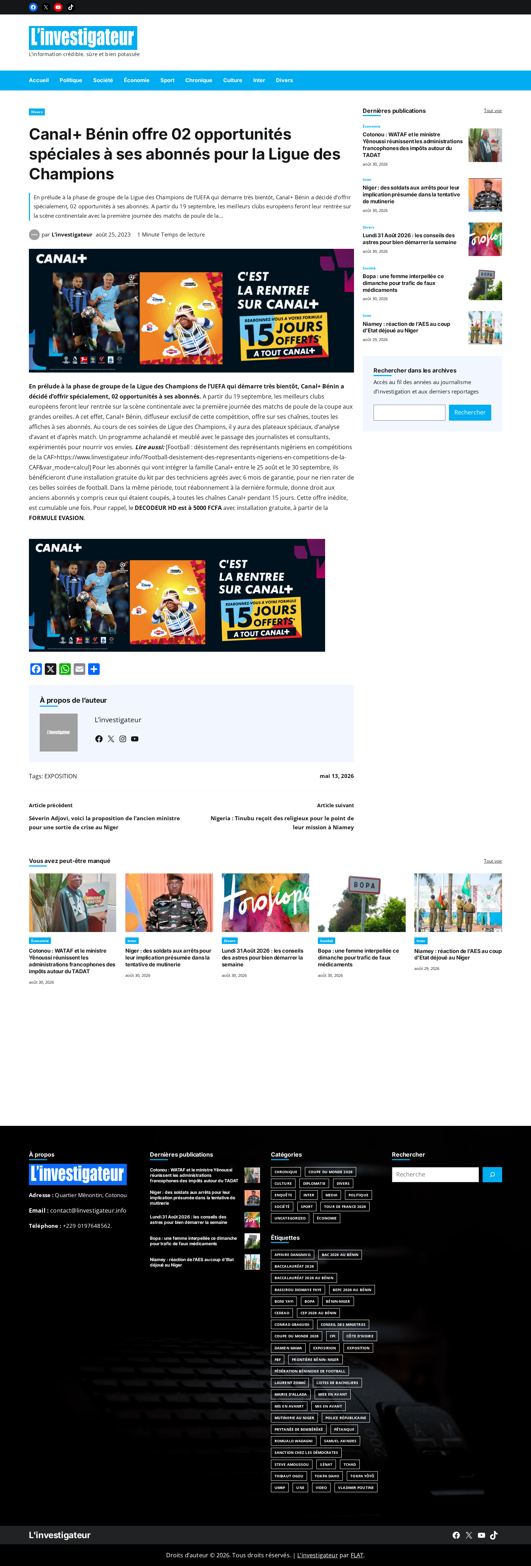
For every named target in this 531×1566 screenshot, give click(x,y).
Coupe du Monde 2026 (330, 1171)
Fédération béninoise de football (310, 1371)
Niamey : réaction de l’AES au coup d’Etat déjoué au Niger (406, 327)
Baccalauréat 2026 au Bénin (304, 1277)
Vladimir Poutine (356, 1487)
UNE (300, 1487)
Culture (283, 1183)
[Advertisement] (265, 1064)
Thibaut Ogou (289, 1475)
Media (331, 1194)
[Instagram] (122, 739)
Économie (371, 126)
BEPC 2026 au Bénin (352, 1289)
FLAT (357, 1555)
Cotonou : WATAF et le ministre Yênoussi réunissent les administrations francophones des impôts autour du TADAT (412, 144)
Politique (358, 1194)
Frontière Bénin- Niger (315, 1359)
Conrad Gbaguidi (292, 1324)
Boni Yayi (284, 1301)
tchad (350, 1464)
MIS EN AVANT (328, 1406)
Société (369, 268)
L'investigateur (60, 1535)
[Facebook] (33, 7)
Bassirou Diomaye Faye (298, 1289)
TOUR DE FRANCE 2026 (345, 1206)
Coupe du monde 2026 (297, 1336)
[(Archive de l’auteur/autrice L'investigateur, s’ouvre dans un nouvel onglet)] (34, 238)
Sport (307, 1206)
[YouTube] (58, 7)
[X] (46, 7)
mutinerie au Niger (294, 1417)
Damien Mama (288, 1347)
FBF (278, 1359)
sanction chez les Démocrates (306, 1452)
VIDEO (321, 1487)
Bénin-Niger (338, 1301)
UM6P (280, 1487)
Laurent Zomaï (290, 1382)
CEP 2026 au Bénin (319, 1312)
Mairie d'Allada (291, 1394)
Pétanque (344, 1429)
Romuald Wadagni (294, 1440)
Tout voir (493, 110)
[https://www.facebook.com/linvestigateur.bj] (456, 1535)
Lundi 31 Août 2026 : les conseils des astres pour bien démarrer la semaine (410, 239)
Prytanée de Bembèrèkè (299, 1429)
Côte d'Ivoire (359, 1336)
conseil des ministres (343, 1324)
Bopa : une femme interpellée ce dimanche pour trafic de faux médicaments (403, 283)
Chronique (286, 1171)
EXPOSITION (60, 776)
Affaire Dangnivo (293, 1254)
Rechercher (470, 412)
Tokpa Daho (327, 1475)
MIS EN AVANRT (289, 1406)
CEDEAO (282, 1312)
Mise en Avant (332, 1394)
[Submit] (492, 1174)
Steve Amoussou (292, 1464)
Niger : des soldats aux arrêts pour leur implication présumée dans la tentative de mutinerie (411, 194)
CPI (332, 1336)
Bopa (310, 1301)
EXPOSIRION (324, 1347)
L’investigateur (72, 234)
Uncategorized (290, 1218)
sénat (326, 1464)
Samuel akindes (340, 1440)
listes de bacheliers (337, 1382)
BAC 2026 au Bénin (340, 1254)
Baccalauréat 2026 (294, 1266)
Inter (367, 179)
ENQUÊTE (283, 1194)
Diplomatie (314, 1183)
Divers (37, 111)
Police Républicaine (345, 1417)
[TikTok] (70, 7)
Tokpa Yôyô (362, 1475)
